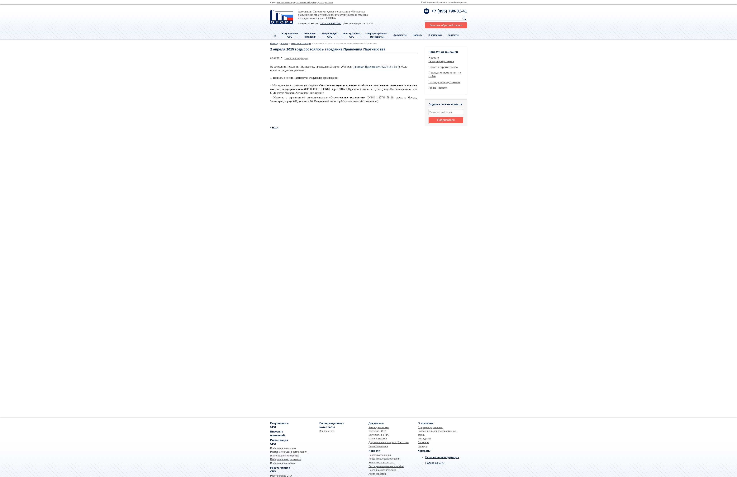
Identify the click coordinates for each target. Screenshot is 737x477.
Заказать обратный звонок (446, 25)
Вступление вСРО (290, 35)
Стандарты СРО (377, 438)
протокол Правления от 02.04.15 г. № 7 (376, 66)
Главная (274, 43)
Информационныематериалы (376, 35)
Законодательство (378, 427)
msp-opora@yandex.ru (437, 2)
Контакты (453, 35)
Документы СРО (377, 431)
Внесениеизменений (310, 35)
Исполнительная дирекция (442, 457)
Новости (417, 35)
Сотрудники (424, 438)
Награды (422, 446)
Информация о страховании (285, 459)
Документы (400, 35)
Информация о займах (282, 463)
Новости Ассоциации (301, 43)
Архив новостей (438, 87)
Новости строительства (443, 66)
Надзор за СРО (435, 462)
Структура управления (430, 427)
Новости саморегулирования (384, 458)
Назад (275, 127)
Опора (281, 17)
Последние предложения (444, 82)
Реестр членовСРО (351, 35)
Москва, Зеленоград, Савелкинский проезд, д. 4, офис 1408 (305, 2)
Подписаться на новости (445, 104)
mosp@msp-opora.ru (458, 2)
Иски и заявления (378, 446)
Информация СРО (329, 35)
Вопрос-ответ (326, 431)
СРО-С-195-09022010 (330, 23)
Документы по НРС (378, 435)
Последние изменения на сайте (386, 466)
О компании (435, 35)
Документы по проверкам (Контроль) (388, 442)
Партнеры (423, 442)
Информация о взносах (283, 448)
